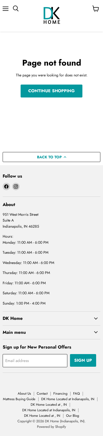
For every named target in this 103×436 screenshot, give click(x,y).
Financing (60, 393)
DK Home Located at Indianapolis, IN (67, 398)
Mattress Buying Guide (19, 398)
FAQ (76, 393)
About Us (24, 393)
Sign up (83, 360)
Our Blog (72, 415)
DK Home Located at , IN (49, 404)
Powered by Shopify (51, 426)
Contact (42, 393)
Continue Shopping (51, 91)
